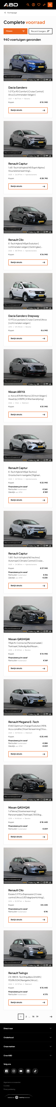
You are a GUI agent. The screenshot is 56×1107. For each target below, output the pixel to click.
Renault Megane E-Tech (23, 721)
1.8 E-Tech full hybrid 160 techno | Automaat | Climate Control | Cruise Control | (25, 560)
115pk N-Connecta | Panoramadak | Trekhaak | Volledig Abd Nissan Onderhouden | (25, 646)
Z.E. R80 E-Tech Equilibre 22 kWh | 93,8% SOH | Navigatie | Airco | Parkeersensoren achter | (24, 980)
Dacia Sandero (17, 87)
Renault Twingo (18, 973)
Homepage (12, 13)
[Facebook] (7, 1071)
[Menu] (50, 4)
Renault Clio (16, 239)
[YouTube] (21, 1071)
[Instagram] (14, 1071)
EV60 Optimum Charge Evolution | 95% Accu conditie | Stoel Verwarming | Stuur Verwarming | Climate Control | (27, 729)
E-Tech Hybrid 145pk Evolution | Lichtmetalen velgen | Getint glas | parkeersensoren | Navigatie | (24, 246)
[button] (50, 1017)
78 (33, 1016)
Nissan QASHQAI (19, 639)
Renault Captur (18, 163)
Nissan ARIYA (16, 391)
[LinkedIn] (28, 1071)
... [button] (29, 1016)
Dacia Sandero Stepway (23, 315)
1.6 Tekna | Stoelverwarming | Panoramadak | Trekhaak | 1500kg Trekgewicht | (24, 814)
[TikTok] (35, 1071)
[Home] (11, 4)
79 (37, 1016)
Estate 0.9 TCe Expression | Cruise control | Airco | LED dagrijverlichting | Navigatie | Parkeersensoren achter (26, 897)
